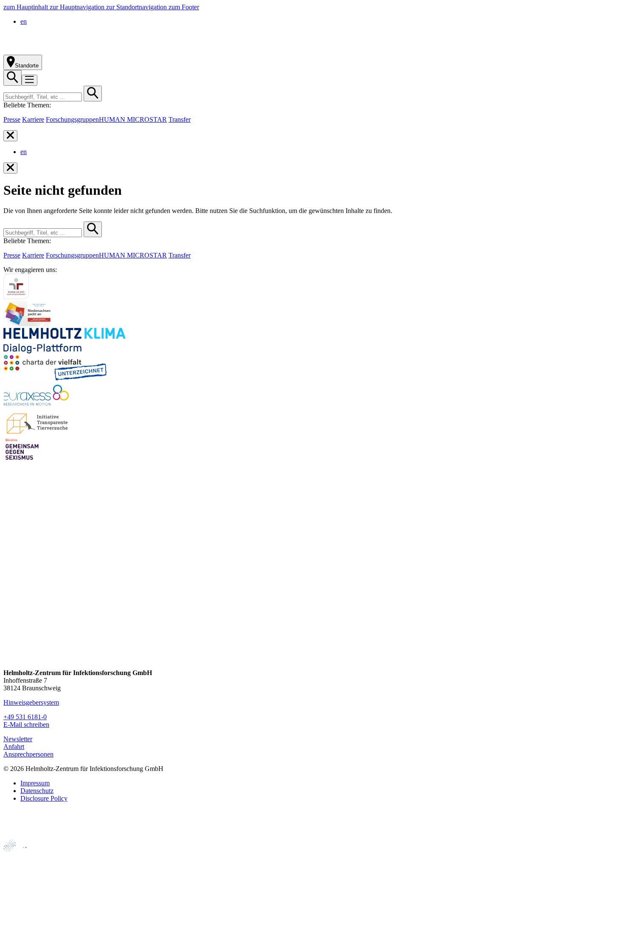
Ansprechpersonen (28, 754)
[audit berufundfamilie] (16, 296)
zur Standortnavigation (137, 7)
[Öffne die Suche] (12, 78)
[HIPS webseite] (21, 899)
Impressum (35, 783)
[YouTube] (10, 642)
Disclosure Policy (43, 798)
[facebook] (10, 577)
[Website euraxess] (37, 405)
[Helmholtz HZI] (97, 50)
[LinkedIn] (10, 610)
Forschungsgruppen (72, 119)
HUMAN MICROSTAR (133, 119)
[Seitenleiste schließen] (10, 135)
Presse (11, 119)
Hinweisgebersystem (31, 702)
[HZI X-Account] (10, 561)
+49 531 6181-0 (25, 716)
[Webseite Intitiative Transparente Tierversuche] (37, 432)
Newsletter (17, 739)
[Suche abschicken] (93, 93)
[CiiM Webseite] (25, 856)
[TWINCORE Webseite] (25, 928)
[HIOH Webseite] (21, 885)
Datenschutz (36, 790)
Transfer (180, 119)
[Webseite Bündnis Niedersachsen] (28, 324)
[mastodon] (10, 626)
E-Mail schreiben (26, 724)
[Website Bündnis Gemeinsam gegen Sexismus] (22, 459)
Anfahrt (13, 746)
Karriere (33, 119)
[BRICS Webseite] (24, 835)
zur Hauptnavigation (78, 7)
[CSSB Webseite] (21, 870)
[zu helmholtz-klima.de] (64, 351)
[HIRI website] (19, 914)
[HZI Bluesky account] (10, 658)
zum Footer (184, 7)
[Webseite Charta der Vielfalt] (55, 378)
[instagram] (10, 593)
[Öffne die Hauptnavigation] (29, 80)
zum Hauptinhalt (26, 7)
